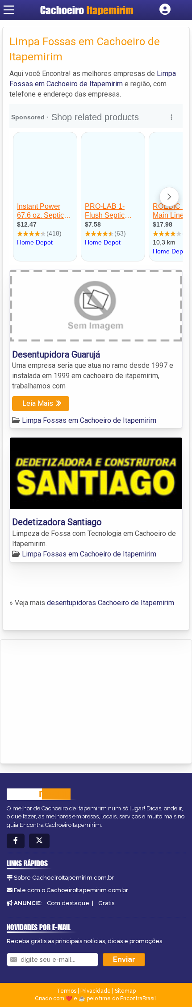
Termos (66, 991)
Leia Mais (37, 403)
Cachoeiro (87, 10)
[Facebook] (16, 841)
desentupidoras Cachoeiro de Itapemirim (110, 602)
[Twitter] (39, 841)
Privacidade (95, 991)
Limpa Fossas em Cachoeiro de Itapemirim (89, 420)
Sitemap (125, 991)
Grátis (106, 903)
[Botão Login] (165, 10)
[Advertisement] (74, 700)
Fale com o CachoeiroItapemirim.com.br (71, 890)
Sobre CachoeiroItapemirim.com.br (64, 877)
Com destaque (68, 903)
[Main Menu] (9, 10)
